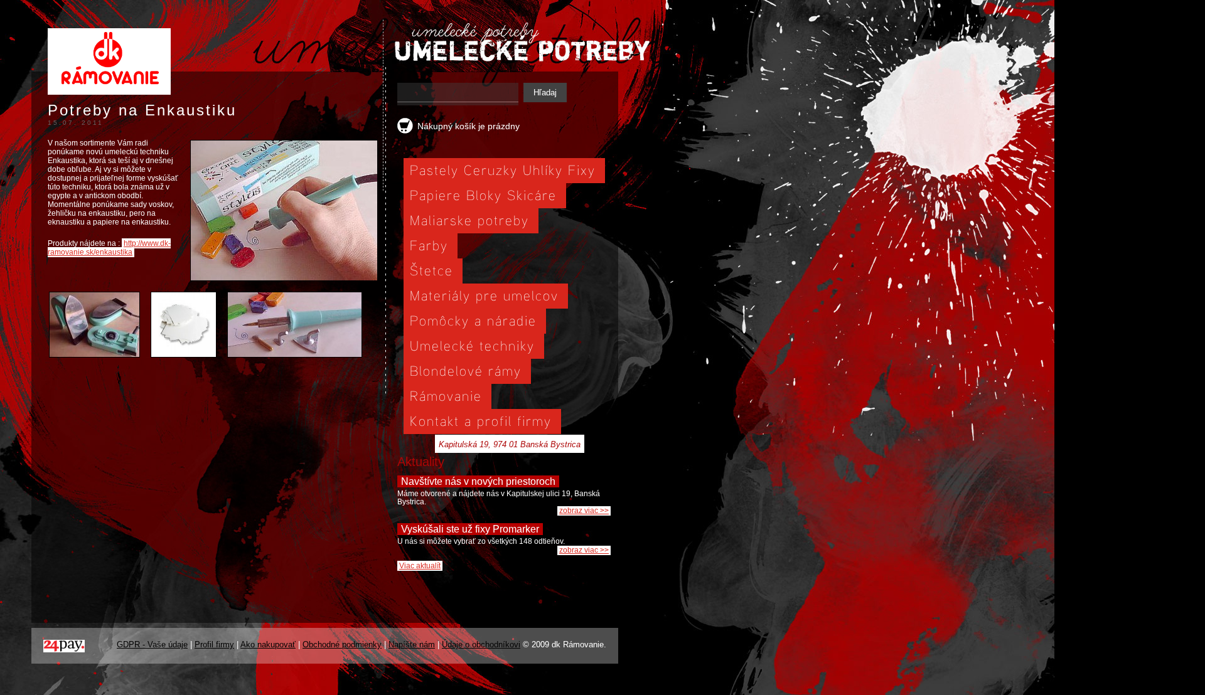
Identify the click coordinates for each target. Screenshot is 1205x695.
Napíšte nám (411, 644)
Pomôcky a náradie (473, 320)
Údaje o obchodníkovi (481, 644)
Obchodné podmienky (342, 644)
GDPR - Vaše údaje (152, 644)
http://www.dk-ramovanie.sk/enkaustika (109, 248)
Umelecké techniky (472, 345)
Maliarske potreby (469, 219)
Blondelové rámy (466, 370)
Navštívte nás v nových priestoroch (478, 481)
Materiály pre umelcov (484, 295)
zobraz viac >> (584, 510)
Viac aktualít (420, 565)
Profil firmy (214, 644)
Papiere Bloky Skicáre (483, 194)
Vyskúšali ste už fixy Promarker (470, 529)
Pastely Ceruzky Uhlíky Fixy (503, 169)
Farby (429, 244)
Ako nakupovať (268, 644)
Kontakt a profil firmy (481, 420)
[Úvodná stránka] (109, 96)
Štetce (431, 270)
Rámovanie (446, 395)
